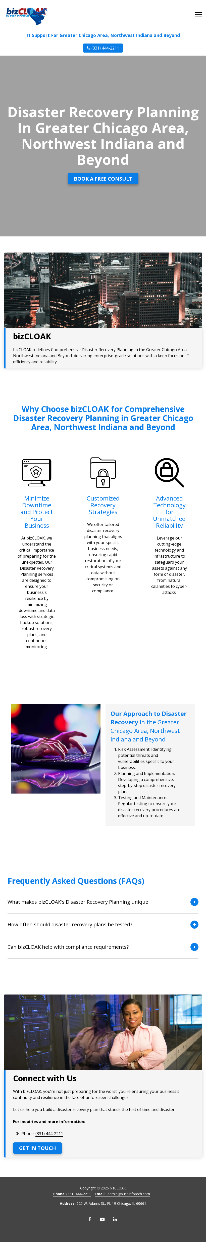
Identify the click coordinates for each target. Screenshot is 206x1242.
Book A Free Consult (103, 178)
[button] (199, 15)
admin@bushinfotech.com (122, 1193)
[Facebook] (89, 1219)
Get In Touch (37, 1148)
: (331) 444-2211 (72, 1193)
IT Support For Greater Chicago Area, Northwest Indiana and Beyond (103, 35)
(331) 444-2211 (105, 48)
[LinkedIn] (115, 1219)
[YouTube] (102, 1219)
